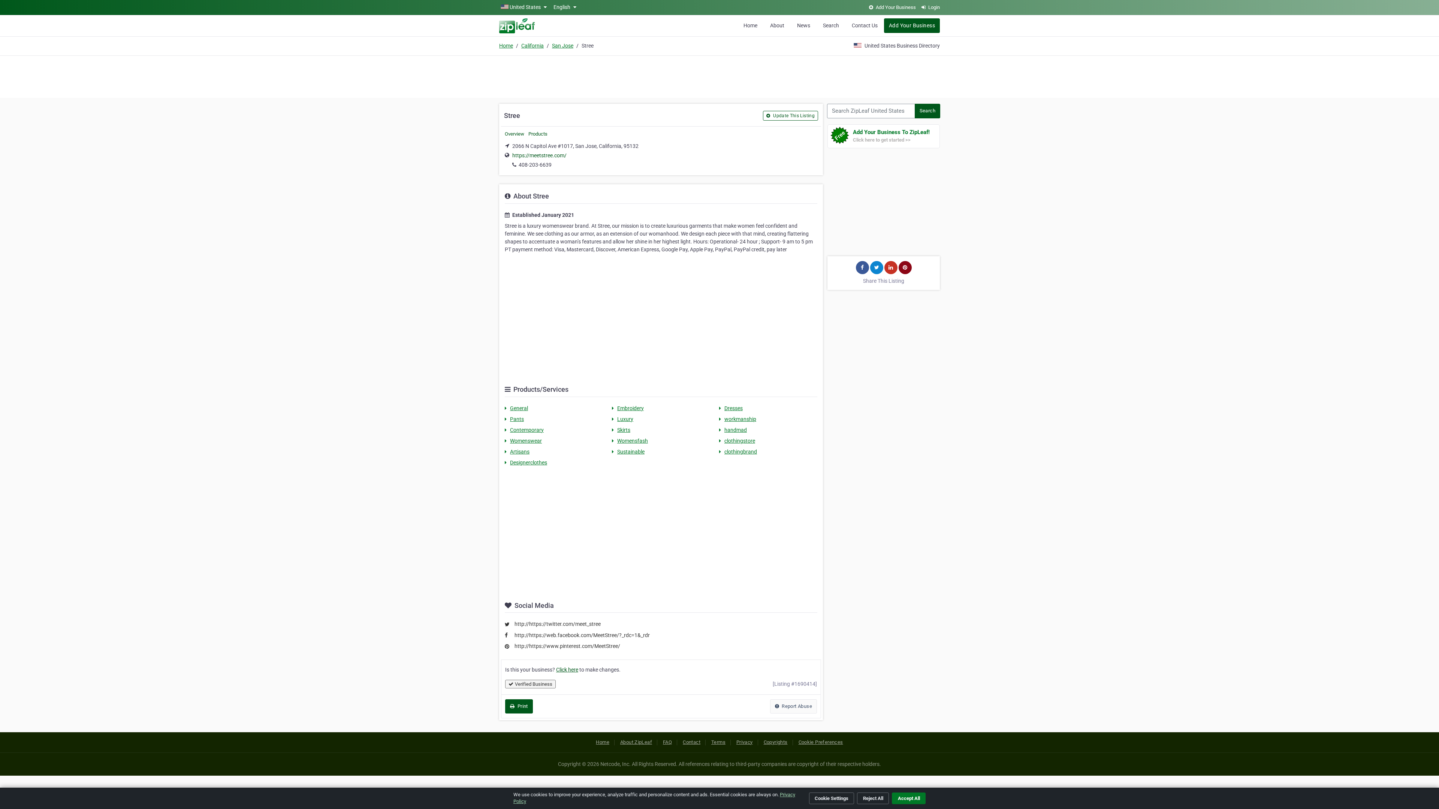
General (519, 408)
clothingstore (739, 441)
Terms (718, 742)
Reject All (873, 798)
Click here (567, 670)
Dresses (733, 408)
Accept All (909, 798)
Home (750, 25)
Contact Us (865, 25)
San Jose (562, 46)
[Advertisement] (719, 76)
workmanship (740, 419)
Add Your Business (912, 25)
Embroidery (630, 408)
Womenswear (526, 441)
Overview (514, 134)
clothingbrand (740, 452)
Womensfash (632, 441)
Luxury (625, 419)
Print (522, 706)
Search (831, 25)
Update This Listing (793, 115)
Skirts (623, 430)
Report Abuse (796, 706)
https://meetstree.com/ (539, 155)
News (803, 25)
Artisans (520, 452)
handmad (735, 430)
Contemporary (527, 430)
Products (537, 134)
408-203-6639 (535, 165)
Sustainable (631, 452)
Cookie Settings (831, 798)
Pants (517, 419)
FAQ (667, 742)
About (777, 25)
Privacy (744, 742)
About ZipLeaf (636, 742)
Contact (691, 742)
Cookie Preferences (821, 742)
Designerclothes (528, 463)
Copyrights (776, 742)
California (532, 46)
